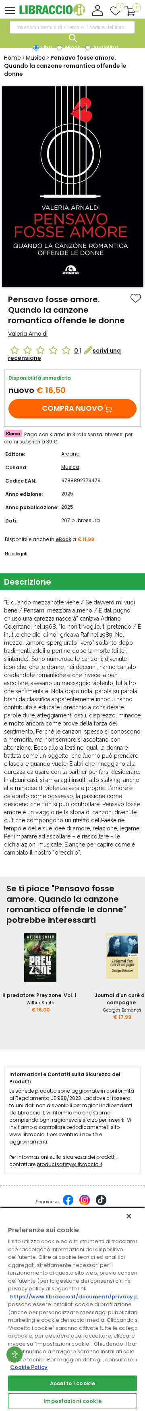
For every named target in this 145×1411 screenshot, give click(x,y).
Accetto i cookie (72, 1383)
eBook (71, 47)
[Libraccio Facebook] (68, 1204)
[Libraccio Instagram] (84, 1204)
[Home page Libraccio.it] (52, 13)
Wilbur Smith (40, 1003)
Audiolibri (105, 47)
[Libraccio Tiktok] (101, 1204)
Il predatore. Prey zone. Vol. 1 (39, 995)
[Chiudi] (128, 1216)
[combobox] (72, 27)
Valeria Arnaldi (28, 334)
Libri (46, 47)
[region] (72, 1309)
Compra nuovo (72, 408)
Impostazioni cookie (72, 1401)
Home (12, 58)
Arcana (70, 453)
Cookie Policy (29, 1367)
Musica (36, 58)
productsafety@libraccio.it (69, 1164)
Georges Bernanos (122, 1010)
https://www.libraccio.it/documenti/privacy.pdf (77, 1296)
